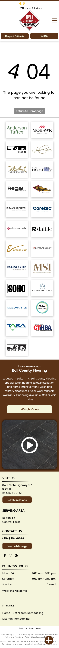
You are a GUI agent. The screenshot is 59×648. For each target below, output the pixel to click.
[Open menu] (54, 20)
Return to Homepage (29, 111)
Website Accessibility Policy (42, 637)
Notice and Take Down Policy (17, 637)
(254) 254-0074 (13, 538)
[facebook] (4, 556)
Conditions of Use (50, 634)
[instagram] (10, 556)
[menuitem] (7, 613)
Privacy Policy (6, 634)
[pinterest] (16, 556)
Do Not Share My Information (28, 634)
